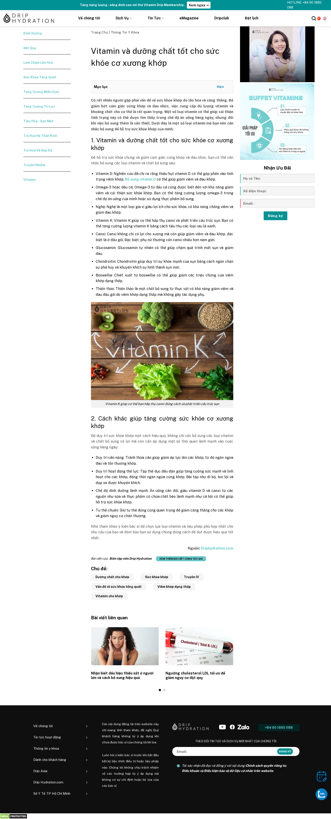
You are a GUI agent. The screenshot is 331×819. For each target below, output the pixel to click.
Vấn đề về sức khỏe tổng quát (118, 586)
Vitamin (29, 179)
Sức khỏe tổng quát (39, 77)
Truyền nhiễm (34, 165)
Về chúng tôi (89, 18)
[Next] (234, 659)
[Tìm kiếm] (314, 18)
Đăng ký (275, 216)
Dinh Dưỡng (32, 33)
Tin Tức (154, 18)
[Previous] (90, 659)
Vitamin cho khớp (109, 596)
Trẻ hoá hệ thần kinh (40, 136)
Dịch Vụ (122, 18)
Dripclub (221, 18)
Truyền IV (191, 577)
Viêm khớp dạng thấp (174, 586)
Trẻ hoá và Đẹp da (37, 150)
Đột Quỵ (29, 48)
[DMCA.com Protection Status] (13, 816)
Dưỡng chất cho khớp (112, 577)
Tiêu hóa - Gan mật (38, 121)
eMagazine (189, 18)
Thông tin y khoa (125, 32)
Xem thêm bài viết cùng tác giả (181, 558)
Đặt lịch (251, 18)
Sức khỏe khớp (156, 577)
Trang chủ (100, 32)
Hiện (220, 86)
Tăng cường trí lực (39, 106)
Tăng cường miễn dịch (41, 92)
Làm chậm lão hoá (38, 62)
